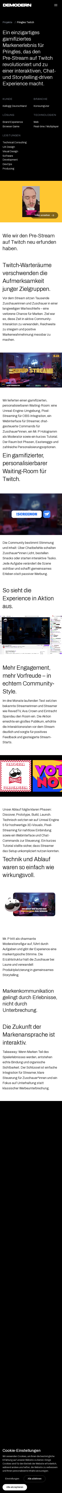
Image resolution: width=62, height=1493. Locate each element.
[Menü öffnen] (56, 5)
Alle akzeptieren (14, 1487)
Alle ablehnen (34, 1479)
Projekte (7, 22)
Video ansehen (42, 215)
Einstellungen (12, 1479)
